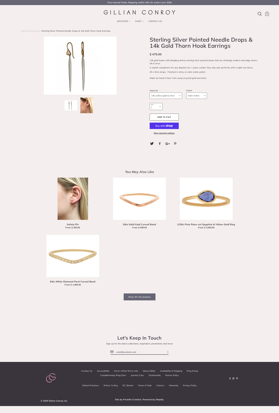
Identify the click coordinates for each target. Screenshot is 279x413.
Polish (189, 90)
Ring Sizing (192, 371)
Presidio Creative (132, 399)
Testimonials (154, 375)
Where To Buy (110, 385)
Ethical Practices (90, 385)
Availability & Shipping (171, 371)
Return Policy (172, 375)
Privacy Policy (190, 385)
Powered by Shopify (153, 399)
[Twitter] (152, 143)
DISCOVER (122, 21)
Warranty (173, 385)
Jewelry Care (137, 375)
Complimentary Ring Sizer (113, 375)
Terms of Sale (145, 385)
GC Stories (127, 385)
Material (154, 90)
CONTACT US (155, 21)
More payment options (164, 133)
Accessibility (103, 371)
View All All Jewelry (139, 297)
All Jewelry (34, 31)
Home (24, 31)
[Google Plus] (168, 143)
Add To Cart (164, 117)
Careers (160, 385)
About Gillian (149, 371)
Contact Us (86, 371)
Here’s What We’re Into (126, 371)
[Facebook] (160, 143)
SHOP (138, 21)
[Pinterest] (176, 143)
